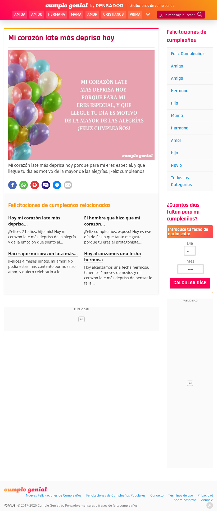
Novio (176, 165)
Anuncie (207, 500)
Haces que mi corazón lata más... (43, 253)
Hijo (174, 153)
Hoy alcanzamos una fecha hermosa (112, 257)
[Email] (68, 185)
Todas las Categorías (181, 181)
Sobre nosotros (185, 500)
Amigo (36, 14)
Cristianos (113, 14)
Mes (190, 261)
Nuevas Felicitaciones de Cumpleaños (54, 495)
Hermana (56, 14)
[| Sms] (46, 185)
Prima (135, 14)
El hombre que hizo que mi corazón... (112, 221)
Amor (92, 14)
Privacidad (205, 495)
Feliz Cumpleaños (188, 54)
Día (190, 243)
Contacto (157, 495)
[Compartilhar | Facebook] (12, 185)
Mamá (177, 115)
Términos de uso (180, 495)
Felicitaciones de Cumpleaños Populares (116, 495)
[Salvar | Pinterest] (34, 185)
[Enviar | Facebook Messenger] (57, 185)
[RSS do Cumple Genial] (209, 505)
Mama (76, 14)
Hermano (179, 128)
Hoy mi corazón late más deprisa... (34, 221)
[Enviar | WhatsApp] (23, 185)
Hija (174, 103)
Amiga (19, 14)
